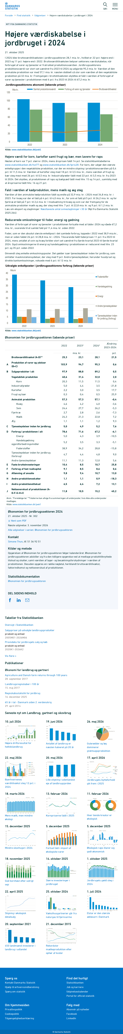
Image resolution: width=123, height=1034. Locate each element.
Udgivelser (40, 15)
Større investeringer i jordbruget (58, 882)
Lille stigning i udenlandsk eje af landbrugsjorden (60, 781)
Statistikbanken (75, 982)
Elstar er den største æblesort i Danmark (98, 915)
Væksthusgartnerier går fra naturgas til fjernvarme (61, 915)
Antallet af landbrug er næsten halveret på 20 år (60, 745)
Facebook (71, 1013)
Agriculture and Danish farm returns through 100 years (36, 675)
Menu (115, 8)
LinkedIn (71, 1018)
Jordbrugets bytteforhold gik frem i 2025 (101, 781)
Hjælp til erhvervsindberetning (22, 987)
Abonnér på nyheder (77, 1009)
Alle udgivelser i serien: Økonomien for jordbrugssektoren (40, 529)
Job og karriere (74, 987)
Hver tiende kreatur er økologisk (99, 817)
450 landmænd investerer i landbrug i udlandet (20, 947)
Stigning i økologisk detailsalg (15, 915)
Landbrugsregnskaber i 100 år (22, 684)
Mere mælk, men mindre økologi (19, 817)
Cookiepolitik (12, 1013)
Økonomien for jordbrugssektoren (27, 581)
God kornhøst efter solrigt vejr (19, 882)
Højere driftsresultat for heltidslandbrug (18, 745)
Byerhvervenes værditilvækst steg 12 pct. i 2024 (20, 783)
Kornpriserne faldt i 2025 (60, 815)
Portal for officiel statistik (80, 995)
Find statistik (23, 15)
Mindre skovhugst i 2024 (19, 847)
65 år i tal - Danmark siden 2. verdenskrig (28, 702)
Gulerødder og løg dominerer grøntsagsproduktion (98, 747)
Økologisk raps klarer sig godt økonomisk (101, 849)
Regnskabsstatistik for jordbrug (22, 693)
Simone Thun (15, 541)
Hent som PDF (19, 520)
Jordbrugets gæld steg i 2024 (100, 882)
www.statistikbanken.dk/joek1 (26, 149)
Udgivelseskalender (77, 991)
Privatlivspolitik (13, 1009)
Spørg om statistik (15, 991)
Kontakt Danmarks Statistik (20, 982)
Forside (9, 15)
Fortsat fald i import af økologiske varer (58, 850)
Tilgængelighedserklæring (19, 1018)
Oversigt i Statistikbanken (19, 624)
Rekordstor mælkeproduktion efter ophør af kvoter (59, 949)
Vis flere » (10, 655)
